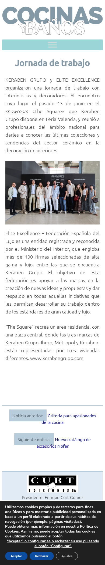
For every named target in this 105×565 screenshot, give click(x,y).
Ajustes (66, 556)
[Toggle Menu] (52, 45)
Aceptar (16, 556)
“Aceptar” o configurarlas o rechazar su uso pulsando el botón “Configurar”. (53, 544)
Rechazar (41, 556)
